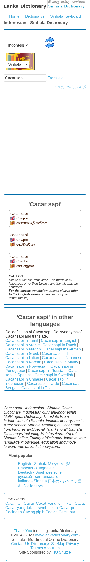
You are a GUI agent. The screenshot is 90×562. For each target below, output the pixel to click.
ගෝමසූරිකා (25, 245)
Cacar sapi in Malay (61, 362)
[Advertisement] (45, 136)
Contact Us (20, 544)
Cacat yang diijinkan (54, 503)
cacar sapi (19, 214)
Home (14, 16)
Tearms (36, 548)
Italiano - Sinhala (32, 481)
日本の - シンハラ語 (65, 481)
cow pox (23, 261)
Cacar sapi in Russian (47, 371)
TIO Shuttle (61, 552)
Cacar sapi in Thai (37, 388)
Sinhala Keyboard (65, 16)
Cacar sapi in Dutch (59, 345)
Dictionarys (34, 16)
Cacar (29, 503)
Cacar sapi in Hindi (58, 353)
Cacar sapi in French (23, 349)
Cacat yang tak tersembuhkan (31, 508)
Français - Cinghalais (36, 468)
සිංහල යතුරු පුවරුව (70, 87)
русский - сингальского (38, 477)
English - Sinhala (32, 464)
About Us (52, 548)
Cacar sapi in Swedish (54, 375)
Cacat (80, 503)
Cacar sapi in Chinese (24, 379)
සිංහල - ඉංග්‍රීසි (59, 464)
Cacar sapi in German (62, 349)
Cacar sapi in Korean (23, 362)
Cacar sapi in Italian (22, 358)
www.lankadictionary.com (56, 535)
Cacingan (13, 512)
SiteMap (58, 544)
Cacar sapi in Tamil (21, 341)
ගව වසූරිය (25, 266)
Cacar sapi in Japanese (62, 358)
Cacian (51, 512)
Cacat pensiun (72, 508)
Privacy (72, 544)
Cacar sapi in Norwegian (26, 366)
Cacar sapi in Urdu (43, 384)
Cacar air (13, 503)
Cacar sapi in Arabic (22, 345)
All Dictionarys (30, 486)
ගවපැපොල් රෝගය (31, 223)
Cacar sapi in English (59, 341)
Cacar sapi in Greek (22, 353)
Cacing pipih (33, 512)
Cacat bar (67, 512)
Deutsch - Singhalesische (40, 472)
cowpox (22, 218)
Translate (56, 78)
